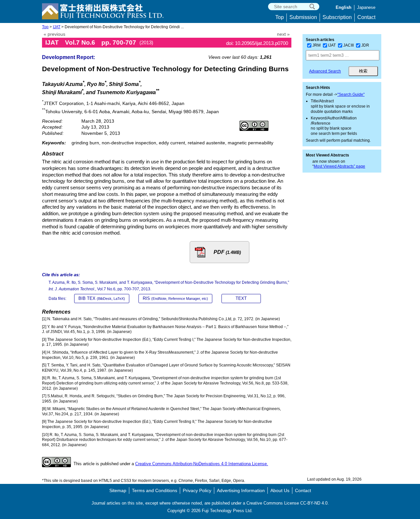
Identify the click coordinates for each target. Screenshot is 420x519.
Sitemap (117, 490)
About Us (279, 490)
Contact (366, 17)
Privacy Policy (197, 490)
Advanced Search (325, 71)
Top (279, 17)
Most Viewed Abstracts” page (339, 166)
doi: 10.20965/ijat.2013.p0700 (257, 43)
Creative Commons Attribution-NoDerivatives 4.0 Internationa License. (201, 463)
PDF (227, 252)
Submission (303, 17)
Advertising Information (241, 490)
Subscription (337, 17)
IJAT (56, 27)
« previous (54, 34)
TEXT (241, 298)
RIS (175, 298)
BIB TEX (101, 298)
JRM (316, 45)
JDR (365, 45)
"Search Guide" (351, 94)
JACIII (348, 45)
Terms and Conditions (154, 490)
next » (283, 34)
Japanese (366, 7)
